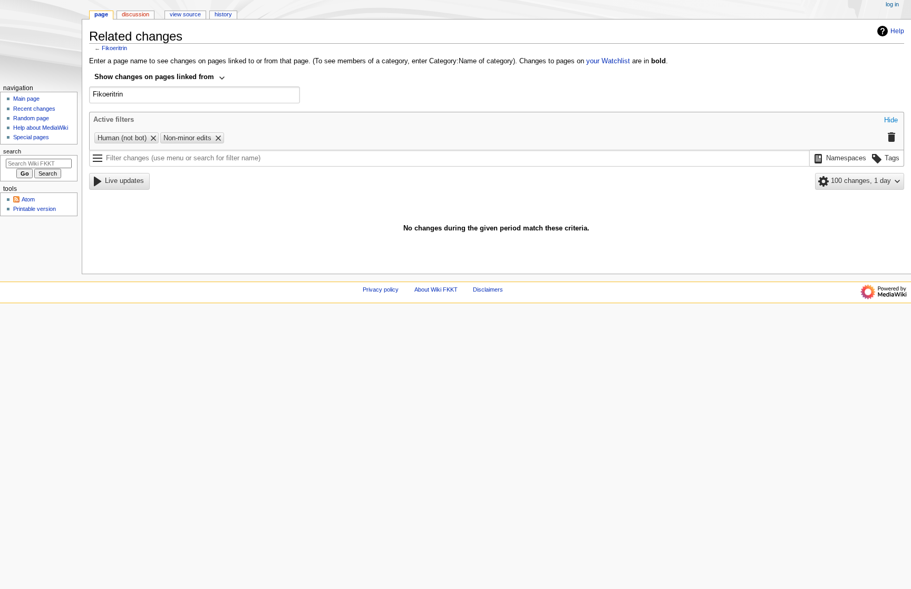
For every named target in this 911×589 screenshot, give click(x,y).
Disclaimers (488, 289)
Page (101, 14)
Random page (31, 118)
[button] (891, 120)
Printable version (34, 209)
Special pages (31, 137)
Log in (892, 4)
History (223, 14)
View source (185, 14)
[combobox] (160, 78)
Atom (28, 199)
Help (897, 31)
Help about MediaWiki (40, 127)
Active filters (113, 119)
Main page (26, 98)
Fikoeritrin (114, 48)
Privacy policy (381, 289)
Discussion (135, 14)
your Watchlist (608, 61)
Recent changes (34, 108)
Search (12, 151)
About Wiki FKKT (436, 289)
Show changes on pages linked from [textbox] (154, 77)
